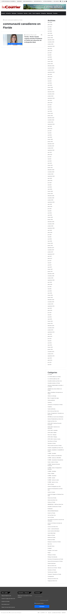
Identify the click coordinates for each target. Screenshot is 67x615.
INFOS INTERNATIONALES (53, 510)
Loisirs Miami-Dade (51, 533)
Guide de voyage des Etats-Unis (8, 598)
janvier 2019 (50, 219)
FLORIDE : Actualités (52, 453)
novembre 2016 (51, 275)
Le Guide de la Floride (56, 612)
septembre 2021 (51, 150)
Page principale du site (6, 595)
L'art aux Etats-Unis (52, 515)
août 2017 (50, 256)
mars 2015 (50, 319)
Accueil (3, 13)
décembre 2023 (51, 91)
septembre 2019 (51, 202)
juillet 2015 (50, 310)
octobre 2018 (50, 225)
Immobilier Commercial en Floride (54, 506)
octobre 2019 (50, 200)
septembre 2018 (51, 228)
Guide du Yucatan (51, 492)
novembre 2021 (51, 145)
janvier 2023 (50, 115)
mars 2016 (50, 293)
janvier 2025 (50, 63)
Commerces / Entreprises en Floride (55, 404)
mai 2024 (49, 80)
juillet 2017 (50, 258)
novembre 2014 (51, 327)
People (49, 552)
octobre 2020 (50, 174)
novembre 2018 (51, 223)
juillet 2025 (50, 50)
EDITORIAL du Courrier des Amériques (55, 416)
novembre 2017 (51, 249)
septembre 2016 (51, 280)
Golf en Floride (51, 484)
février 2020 (50, 191)
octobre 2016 (50, 277)
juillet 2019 (50, 206)
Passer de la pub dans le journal (8, 607)
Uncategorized (51, 576)
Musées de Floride (51, 537)
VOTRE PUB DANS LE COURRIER (8, 1)
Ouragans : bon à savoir (52, 550)
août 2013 (50, 358)
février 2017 (50, 269)
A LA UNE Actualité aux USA (53, 378)
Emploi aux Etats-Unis (52, 421)
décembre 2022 (51, 117)
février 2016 (50, 295)
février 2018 (50, 243)
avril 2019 (50, 213)
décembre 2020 (51, 169)
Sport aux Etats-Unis (52, 565)
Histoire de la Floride (52, 497)
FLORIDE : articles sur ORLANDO (54, 457)
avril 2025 (50, 57)
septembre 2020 (51, 176)
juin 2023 (49, 104)
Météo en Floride (51, 535)
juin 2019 (49, 208)
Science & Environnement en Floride (55, 561)
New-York (50, 543)
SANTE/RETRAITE (37, 1)
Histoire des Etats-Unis (52, 500)
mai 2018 (49, 236)
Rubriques (14, 13)
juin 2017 (49, 260)
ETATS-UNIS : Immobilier (53, 430)
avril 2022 (50, 135)
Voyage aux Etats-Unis (52, 580)
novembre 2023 (51, 93)
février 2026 (50, 35)
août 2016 (50, 282)
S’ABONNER (19, 1)
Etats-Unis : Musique (52, 434)
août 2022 (50, 126)
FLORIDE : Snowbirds (52, 475)
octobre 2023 (50, 96)
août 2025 (50, 48)
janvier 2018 (50, 245)
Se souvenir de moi (39, 603)
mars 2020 (50, 189)
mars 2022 (50, 137)
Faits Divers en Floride (52, 441)
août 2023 (50, 100)
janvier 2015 (50, 323)
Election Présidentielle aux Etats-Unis (55, 418)
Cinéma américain (51, 400)
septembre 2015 (51, 306)
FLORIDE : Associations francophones (55, 459)
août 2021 (50, 152)
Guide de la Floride (5, 601)
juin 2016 (49, 286)
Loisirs (30, 13)
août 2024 (50, 74)
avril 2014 (50, 342)
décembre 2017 (51, 247)
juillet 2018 (50, 232)
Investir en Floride (51, 513)
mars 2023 (50, 111)
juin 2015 (49, 312)
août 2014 (50, 334)
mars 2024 (50, 85)
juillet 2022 (50, 128)
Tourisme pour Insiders (52, 572)
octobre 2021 (50, 148)
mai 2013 (49, 364)
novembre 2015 (51, 301)
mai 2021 (49, 158)
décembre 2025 (51, 39)
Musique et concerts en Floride (54, 541)
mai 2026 (49, 28)
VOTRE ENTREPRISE (47, 1)
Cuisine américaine (51, 408)
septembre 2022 (51, 124)
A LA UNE (50, 374)
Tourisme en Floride (52, 569)
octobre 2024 (50, 70)
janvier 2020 (50, 193)
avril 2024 (50, 83)
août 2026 (50, 22)
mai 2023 (49, 106)
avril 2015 (50, 316)
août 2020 (50, 178)
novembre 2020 (51, 171)
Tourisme (55, 13)
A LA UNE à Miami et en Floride (54, 376)
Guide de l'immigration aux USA (54, 486)
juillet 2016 (50, 284)
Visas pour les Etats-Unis (53, 578)
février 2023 (50, 113)
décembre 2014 (51, 325)
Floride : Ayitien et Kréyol (53, 462)
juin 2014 (49, 338)
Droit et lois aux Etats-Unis (53, 411)
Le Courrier (8, 13)
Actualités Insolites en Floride (54, 383)
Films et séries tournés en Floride (55, 445)
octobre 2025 (50, 44)
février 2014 (50, 347)
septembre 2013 (51, 355)
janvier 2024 (50, 89)
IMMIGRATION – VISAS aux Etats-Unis (55, 504)
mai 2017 (49, 262)
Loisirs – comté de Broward (53, 528)
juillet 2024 (50, 76)
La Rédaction (27, 34)
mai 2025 (49, 54)
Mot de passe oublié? (44, 600)
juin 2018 (49, 234)
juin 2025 (49, 52)
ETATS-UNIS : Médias (52, 432)
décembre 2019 (51, 195)
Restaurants (49, 13)
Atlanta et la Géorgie (52, 395)
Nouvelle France (51, 546)
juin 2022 (49, 130)
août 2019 (50, 204)
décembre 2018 (51, 221)
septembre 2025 (51, 46)
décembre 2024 (51, 65)
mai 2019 (49, 210)
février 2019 (50, 217)
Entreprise (43, 13)
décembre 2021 (51, 143)
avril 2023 (50, 109)
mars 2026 (50, 33)
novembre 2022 (51, 119)
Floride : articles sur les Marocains (55, 455)
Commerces (20, 13)
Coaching (49, 402)
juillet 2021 (50, 154)
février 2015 (50, 321)
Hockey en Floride (51, 502)
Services (26, 13)
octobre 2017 (50, 251)
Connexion (41, 606)
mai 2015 (49, 314)
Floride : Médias (51, 473)
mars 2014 (50, 345)
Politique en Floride (52, 554)
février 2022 (50, 139)
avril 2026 (50, 31)
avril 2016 (50, 290)
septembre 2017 (51, 254)
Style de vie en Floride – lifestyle (54, 567)
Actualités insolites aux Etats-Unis (55, 380)
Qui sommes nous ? (6, 604)
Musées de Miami (51, 539)
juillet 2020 (50, 180)
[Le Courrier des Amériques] (11, 7)
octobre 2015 (50, 303)
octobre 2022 (50, 122)
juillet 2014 (50, 336)
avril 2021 (50, 161)
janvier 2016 (50, 297)
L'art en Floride (51, 517)
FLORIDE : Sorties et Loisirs (53, 479)
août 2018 (50, 230)
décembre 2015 (51, 299)
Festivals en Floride (52, 443)
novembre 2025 (51, 41)
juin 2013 (49, 362)
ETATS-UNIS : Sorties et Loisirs (54, 439)
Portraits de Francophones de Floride (55, 559)
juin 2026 (49, 26)
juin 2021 (49, 156)
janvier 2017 (50, 271)
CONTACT (64, 612)
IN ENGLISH (50, 508)
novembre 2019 (51, 197)
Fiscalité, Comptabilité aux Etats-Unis (55, 447)
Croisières (50, 406)
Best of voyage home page (53, 398)
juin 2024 (49, 78)
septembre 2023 (51, 98)
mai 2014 (49, 340)
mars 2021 (50, 163)
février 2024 (50, 87)
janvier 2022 (50, 141)
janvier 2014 (50, 349)
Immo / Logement (36, 13)
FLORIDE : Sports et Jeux (53, 482)
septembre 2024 (51, 72)
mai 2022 (49, 132)
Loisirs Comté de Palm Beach (53, 530)
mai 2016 (49, 288)
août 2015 (50, 308)
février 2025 (50, 61)
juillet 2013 (50, 360)
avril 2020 (50, 187)
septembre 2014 (51, 332)
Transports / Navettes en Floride (54, 574)
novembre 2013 (51, 351)
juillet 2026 (50, 24)
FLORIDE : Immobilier (52, 471)
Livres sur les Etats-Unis (53, 526)
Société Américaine (52, 563)
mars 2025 (50, 59)
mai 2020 (49, 184)
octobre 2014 (50, 329)
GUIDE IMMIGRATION (27, 1)
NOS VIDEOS (56, 1)
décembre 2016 (51, 273)
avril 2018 (50, 238)
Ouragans (50, 548)
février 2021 (50, 165)
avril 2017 (49, 264)
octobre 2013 (50, 353)
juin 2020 (49, 182)
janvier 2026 (50, 37)
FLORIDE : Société (51, 477)
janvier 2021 (50, 167)
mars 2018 (50, 241)
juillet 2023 (50, 102)
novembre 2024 (51, 67)
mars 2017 (50, 267)
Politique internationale (52, 556)
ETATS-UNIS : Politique (52, 436)
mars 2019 (50, 215)
